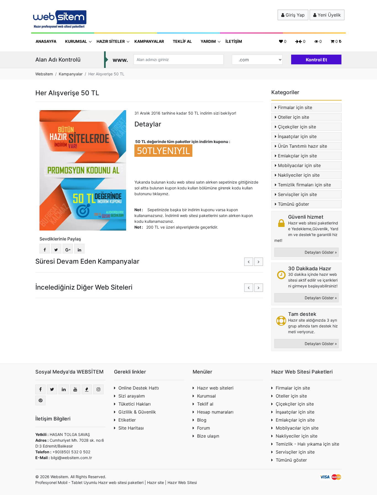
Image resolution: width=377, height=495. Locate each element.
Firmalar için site (295, 107)
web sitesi (118, 482)
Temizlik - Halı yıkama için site (307, 444)
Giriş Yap (294, 15)
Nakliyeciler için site (299, 175)
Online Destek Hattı (138, 388)
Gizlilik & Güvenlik (137, 412)
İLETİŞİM (233, 41)
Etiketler (127, 420)
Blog (201, 420)
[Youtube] (75, 389)
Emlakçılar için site (297, 155)
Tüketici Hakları (134, 404)
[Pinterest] (40, 400)
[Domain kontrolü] (316, 58)
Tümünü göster (293, 204)
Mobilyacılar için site (299, 165)
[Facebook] (40, 389)
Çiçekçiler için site (297, 126)
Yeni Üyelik (328, 15)
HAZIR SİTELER (111, 41)
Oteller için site (293, 117)
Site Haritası (131, 428)
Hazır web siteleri (215, 388)
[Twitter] (52, 389)
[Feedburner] (87, 389)
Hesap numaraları (215, 412)
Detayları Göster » (321, 252)
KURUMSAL (76, 41)
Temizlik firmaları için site (304, 184)
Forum (203, 428)
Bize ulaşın (208, 436)
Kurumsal (206, 396)
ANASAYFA (46, 41)
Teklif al (205, 404)
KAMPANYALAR (149, 41)
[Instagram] (98, 389)
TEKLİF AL (182, 41)
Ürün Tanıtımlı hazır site (302, 146)
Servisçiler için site (297, 194)
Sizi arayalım (131, 396)
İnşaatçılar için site (297, 136)
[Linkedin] (64, 389)
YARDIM (209, 41)
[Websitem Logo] (58, 19)
